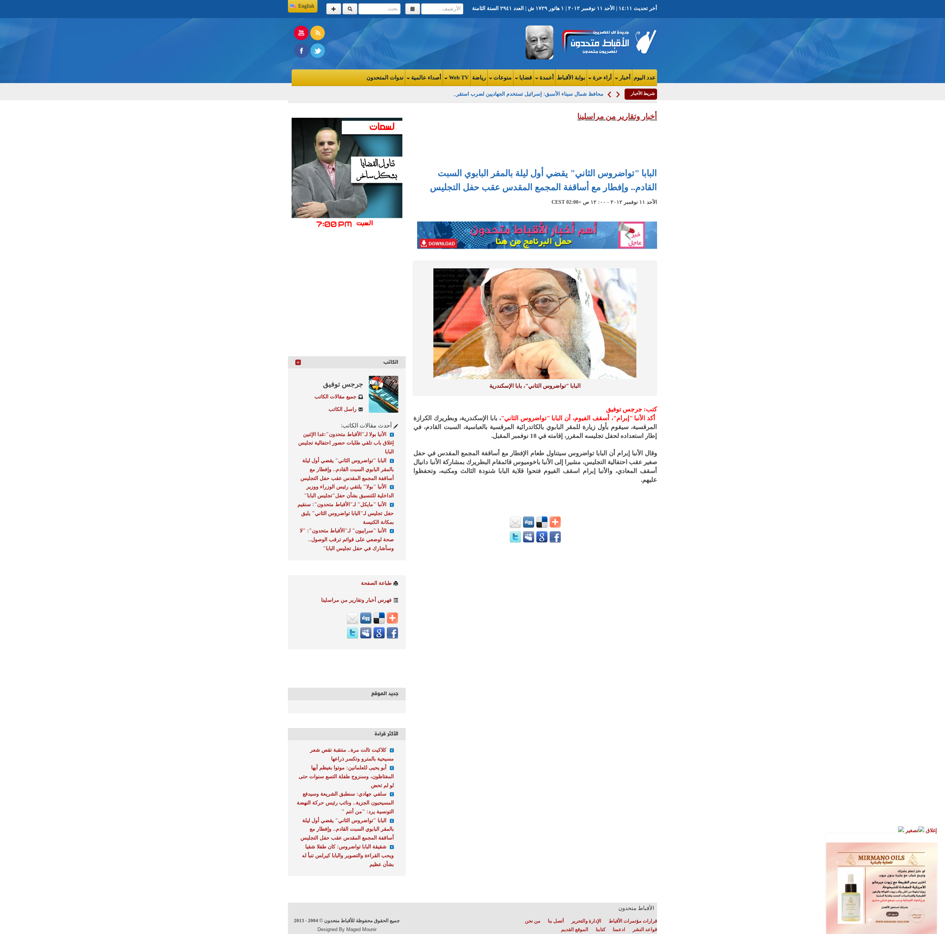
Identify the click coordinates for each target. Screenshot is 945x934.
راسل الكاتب (343, 409)
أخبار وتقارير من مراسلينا (617, 116)
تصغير (911, 830)
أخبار (624, 77)
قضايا (525, 77)
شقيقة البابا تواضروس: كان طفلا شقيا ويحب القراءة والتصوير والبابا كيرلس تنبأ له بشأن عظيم (348, 855)
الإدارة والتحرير (586, 921)
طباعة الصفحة (376, 583)
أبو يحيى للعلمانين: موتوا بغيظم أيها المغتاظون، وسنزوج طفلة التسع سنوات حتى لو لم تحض (346, 776)
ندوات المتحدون (385, 77)
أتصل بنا (556, 921)
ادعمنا (619, 929)
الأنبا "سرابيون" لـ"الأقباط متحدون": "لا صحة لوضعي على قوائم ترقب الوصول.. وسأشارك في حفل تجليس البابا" (347, 539)
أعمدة (546, 77)
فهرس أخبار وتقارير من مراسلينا (356, 600)
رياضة (479, 77)
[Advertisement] (382, 42)
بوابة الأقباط (571, 77)
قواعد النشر (645, 929)
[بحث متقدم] (333, 8)
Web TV (458, 77)
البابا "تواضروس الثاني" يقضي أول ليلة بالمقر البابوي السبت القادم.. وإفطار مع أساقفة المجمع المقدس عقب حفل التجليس (347, 469)
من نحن (532, 921)
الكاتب (391, 362)
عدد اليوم (645, 77)
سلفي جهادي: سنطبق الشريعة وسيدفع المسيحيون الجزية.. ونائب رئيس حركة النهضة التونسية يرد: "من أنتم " (345, 802)
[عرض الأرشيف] (412, 8)
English (306, 6)
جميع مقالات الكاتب (336, 396)
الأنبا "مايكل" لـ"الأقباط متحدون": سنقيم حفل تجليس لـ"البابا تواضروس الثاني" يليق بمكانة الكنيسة (346, 513)
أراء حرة (601, 77)
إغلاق (930, 830)
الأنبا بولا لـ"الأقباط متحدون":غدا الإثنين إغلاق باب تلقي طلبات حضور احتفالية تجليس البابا (346, 443)
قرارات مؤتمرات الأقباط (633, 921)
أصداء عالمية (425, 77)
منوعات (502, 77)
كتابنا (600, 929)
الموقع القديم (574, 929)
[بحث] (350, 8)
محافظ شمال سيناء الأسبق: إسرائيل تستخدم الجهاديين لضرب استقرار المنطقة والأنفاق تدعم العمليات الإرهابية (485, 94)
